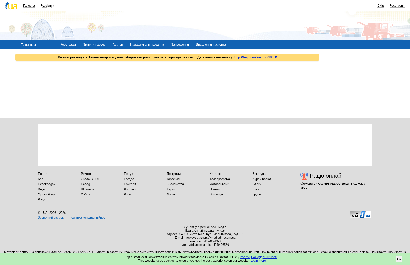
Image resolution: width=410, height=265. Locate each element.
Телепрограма (220, 179)
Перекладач (46, 184)
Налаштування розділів (147, 44)
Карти (171, 189)
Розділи (46, 5)
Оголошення (90, 179)
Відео (42, 189)
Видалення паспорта (211, 44)
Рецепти (129, 194)
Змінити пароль (94, 44)
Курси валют (262, 179)
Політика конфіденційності (88, 217)
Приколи (130, 184)
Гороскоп (173, 179)
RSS (41, 179)
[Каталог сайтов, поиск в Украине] (360, 213)
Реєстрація (397, 5)
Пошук (128, 174)
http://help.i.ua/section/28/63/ (255, 57)
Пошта (42, 174)
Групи (257, 194)
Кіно (256, 189)
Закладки (259, 174)
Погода (129, 179)
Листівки (130, 189)
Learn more (258, 260)
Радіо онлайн (327, 175)
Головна (29, 5)
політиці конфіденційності (258, 257)
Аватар (118, 44)
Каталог (215, 174)
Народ (85, 184)
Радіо (42, 199)
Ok (399, 259)
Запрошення (180, 44)
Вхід (380, 5)
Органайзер (46, 194)
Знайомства (175, 184)
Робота (86, 174)
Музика (172, 194)
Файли (85, 194)
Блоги (257, 184)
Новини (215, 189)
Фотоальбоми (219, 184)
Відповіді (216, 194)
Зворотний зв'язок (51, 217)
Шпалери (87, 189)
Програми (174, 174)
